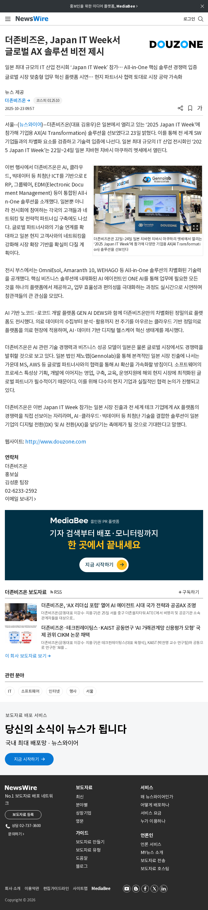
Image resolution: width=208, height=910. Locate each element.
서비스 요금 (151, 813)
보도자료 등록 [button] (23, 814)
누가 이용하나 (153, 821)
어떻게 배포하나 (155, 805)
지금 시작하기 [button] (26, 759)
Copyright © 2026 (20, 900)
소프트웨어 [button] (30, 691)
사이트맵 (80, 888)
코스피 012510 (48, 100)
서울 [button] (89, 691)
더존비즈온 (17, 101)
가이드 (82, 833)
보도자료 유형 (88, 850)
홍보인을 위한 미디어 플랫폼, (104, 6)
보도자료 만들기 (90, 842)
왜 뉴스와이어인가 (157, 796)
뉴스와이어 (30, 124)
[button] (180, 109)
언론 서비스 (151, 844)
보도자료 (84, 788)
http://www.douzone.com (55, 441)
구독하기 (190, 592)
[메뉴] (7, 18)
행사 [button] (73, 691)
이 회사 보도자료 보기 (27, 656)
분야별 (82, 805)
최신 (80, 796)
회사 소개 (13, 888)
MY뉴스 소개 (152, 852)
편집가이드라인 (56, 888)
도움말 (82, 858)
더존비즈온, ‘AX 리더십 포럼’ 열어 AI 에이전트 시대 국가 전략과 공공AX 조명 (118, 605)
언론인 (147, 835)
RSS (58, 592)
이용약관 (32, 888)
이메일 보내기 (20, 499)
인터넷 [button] (54, 691)
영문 (80, 821)
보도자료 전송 (153, 860)
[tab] (106, 787)
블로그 (82, 866)
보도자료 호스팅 (155, 868)
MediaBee (101, 888)
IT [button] (10, 691)
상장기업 (84, 813)
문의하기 (16, 834)
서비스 (147, 788)
